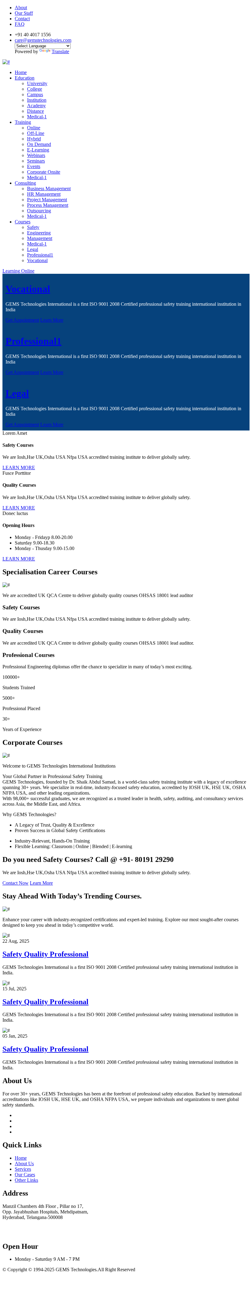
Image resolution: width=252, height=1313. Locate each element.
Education (24, 78)
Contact (22, 18)
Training (23, 122)
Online (33, 127)
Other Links (26, 1180)
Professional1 (40, 254)
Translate (60, 51)
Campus (35, 94)
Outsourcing (39, 210)
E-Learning (38, 149)
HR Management (44, 194)
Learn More (51, 320)
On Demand (39, 144)
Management (39, 238)
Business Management (49, 188)
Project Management (47, 199)
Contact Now (15, 883)
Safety (33, 227)
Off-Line (35, 133)
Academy (36, 105)
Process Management (47, 205)
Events (33, 166)
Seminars (36, 160)
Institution (36, 100)
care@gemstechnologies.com (43, 40)
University (37, 83)
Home (21, 72)
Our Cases (25, 1174)
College (34, 89)
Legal (32, 249)
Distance (35, 111)
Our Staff (24, 13)
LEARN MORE (18, 467)
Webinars (36, 155)
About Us (24, 1163)
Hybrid (34, 138)
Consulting (25, 183)
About (21, 7)
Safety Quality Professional (45, 954)
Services (23, 1169)
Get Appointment (22, 320)
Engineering (39, 232)
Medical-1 (37, 116)
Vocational (37, 260)
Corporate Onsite (43, 172)
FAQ (20, 24)
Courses (22, 221)
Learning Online (18, 270)
